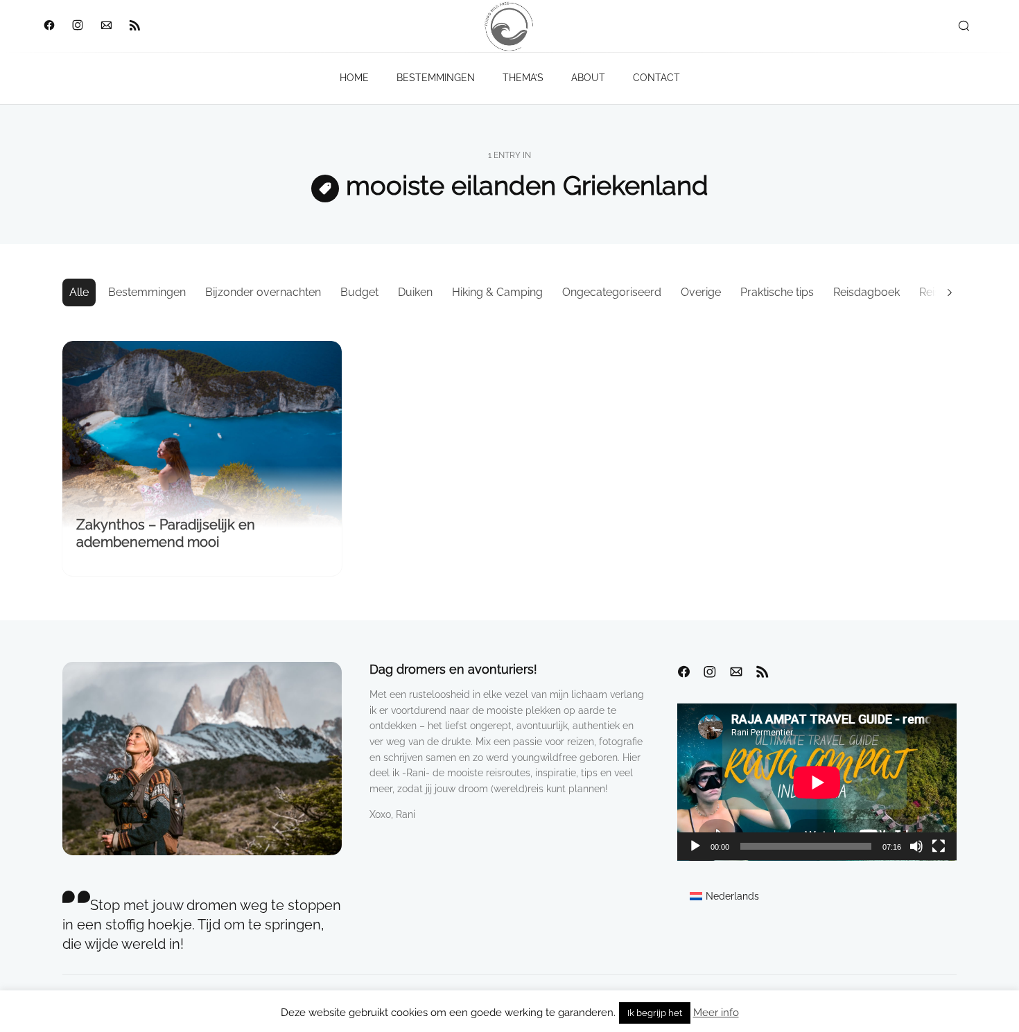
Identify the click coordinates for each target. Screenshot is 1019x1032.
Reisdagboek (866, 292)
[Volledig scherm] (939, 846)
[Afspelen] (695, 846)
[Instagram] (77, 26)
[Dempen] (916, 846)
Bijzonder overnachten (263, 292)
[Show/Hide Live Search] (963, 26)
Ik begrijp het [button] (654, 1013)
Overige (701, 292)
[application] (817, 782)
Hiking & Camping (497, 292)
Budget (359, 292)
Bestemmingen (147, 292)
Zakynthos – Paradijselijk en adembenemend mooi (165, 533)
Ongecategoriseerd (611, 292)
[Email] (105, 26)
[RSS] (134, 26)
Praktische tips (777, 292)
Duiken (415, 292)
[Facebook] (49, 26)
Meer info (716, 1012)
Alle (79, 292)
